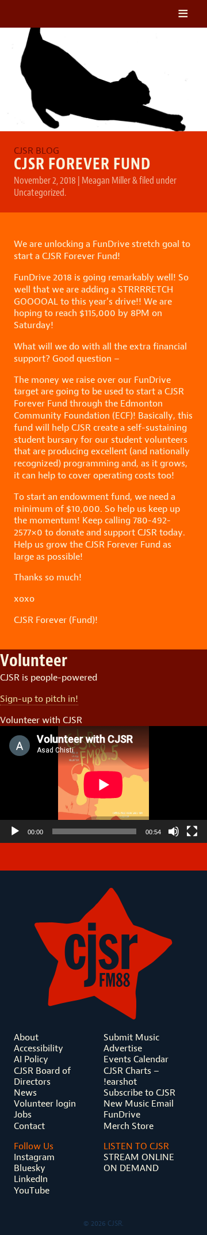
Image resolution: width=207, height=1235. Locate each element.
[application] (103, 784)
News (25, 1092)
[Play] (15, 831)
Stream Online (138, 1157)
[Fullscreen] (192, 831)
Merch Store (128, 1126)
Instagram (34, 1157)
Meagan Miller (106, 180)
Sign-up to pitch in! (39, 699)
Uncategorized (39, 192)
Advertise (122, 1048)
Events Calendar (135, 1059)
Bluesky (29, 1168)
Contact (29, 1126)
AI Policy (31, 1059)
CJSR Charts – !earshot (131, 1076)
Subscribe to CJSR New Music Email (139, 1097)
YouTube (31, 1190)
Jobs (23, 1114)
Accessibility (38, 1048)
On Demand (131, 1168)
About (26, 1037)
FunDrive (121, 1114)
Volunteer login (45, 1103)
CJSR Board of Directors (42, 1076)
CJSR (65, 14)
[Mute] (173, 831)
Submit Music (131, 1037)
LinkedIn (31, 1179)
